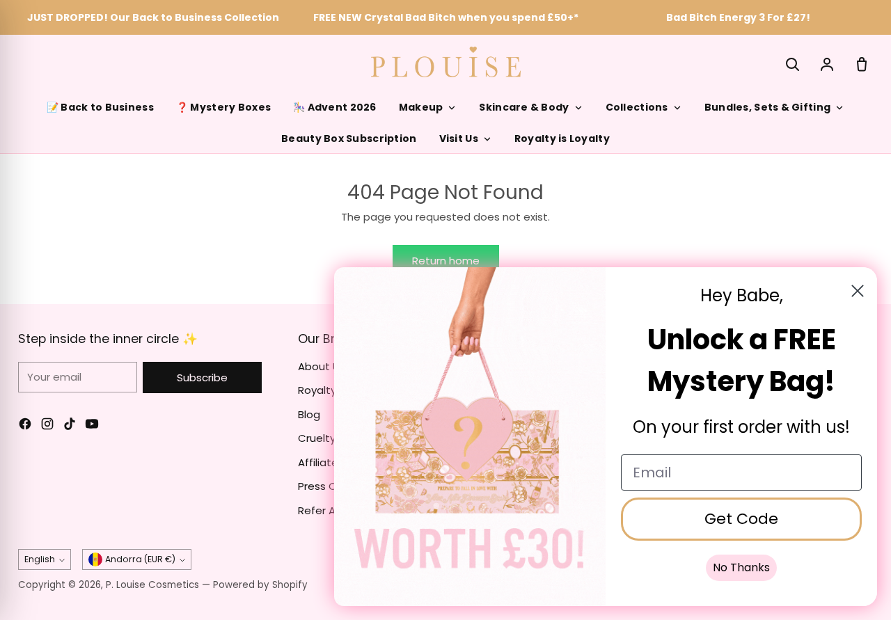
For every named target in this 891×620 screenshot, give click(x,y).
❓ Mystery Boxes (223, 107)
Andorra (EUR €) (140, 559)
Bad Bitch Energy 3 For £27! (738, 17)
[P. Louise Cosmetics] (446, 62)
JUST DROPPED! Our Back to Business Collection (153, 17)
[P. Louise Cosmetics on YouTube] (92, 426)
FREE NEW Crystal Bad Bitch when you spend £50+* (445, 17)
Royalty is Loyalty (562, 138)
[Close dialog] (857, 291)
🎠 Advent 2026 (335, 107)
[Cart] (861, 64)
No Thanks (741, 567)
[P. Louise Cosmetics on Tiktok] (69, 426)
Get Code (741, 519)
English (39, 559)
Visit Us (458, 138)
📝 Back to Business (100, 107)
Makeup (421, 107)
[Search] (792, 64)
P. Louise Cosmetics (152, 584)
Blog (309, 414)
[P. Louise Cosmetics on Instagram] (47, 426)
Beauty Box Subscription (348, 138)
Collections (637, 107)
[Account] (827, 64)
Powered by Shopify (260, 584)
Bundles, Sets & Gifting (767, 107)
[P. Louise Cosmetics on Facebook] (25, 426)
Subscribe (202, 377)
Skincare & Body (524, 107)
